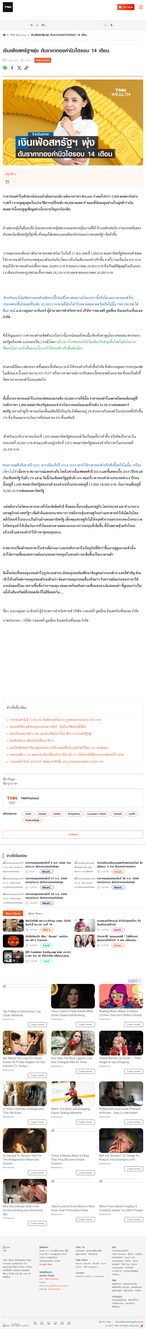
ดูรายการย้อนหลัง (94, 1250)
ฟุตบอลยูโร (117, 1290)
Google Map (45, 1264)
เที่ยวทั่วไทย (133, 1300)
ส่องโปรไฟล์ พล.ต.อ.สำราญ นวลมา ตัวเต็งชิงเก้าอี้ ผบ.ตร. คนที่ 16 (48, 922)
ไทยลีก (138, 1290)
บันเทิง (128, 1260)
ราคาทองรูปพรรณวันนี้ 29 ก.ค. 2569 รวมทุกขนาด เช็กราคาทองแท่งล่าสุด (46, 896)
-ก (31, 25)
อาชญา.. (118, 872)
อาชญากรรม (117, 1260)
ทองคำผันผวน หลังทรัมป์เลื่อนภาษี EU (31, 740)
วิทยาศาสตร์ (117, 1257)
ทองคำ (28, 814)
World (79, 1263)
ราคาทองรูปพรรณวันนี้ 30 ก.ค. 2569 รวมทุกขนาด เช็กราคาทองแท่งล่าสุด (118, 880)
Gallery (115, 1274)
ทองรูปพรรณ (74, 814)
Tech (46, 961)
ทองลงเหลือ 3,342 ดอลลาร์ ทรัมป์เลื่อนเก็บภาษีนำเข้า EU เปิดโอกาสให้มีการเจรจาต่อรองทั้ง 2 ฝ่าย (66, 754)
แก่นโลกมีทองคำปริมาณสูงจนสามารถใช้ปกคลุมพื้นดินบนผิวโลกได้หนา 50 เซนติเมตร (59, 748)
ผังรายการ (93, 1254)
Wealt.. (46, 872)
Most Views (13, 913)
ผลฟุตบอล (116, 1283)
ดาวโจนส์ (129, 1267)
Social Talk (129, 1257)
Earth (46, 945)
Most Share (35, 913)
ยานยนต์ (115, 1264)
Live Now (128, 7)
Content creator (84, 1276)
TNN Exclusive (18, 35)
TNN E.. (47, 930)
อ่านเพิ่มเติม (73, 834)
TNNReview (118, 1303)
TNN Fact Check (129, 1264)
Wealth (87, 1263)
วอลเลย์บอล (136, 1287)
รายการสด (80, 1250)
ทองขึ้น (132, 814)
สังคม (130, 1254)
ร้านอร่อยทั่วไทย (119, 1300)
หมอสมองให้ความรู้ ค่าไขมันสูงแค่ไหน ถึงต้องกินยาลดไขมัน (119, 922)
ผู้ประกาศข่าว (81, 1254)
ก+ (43, 24)
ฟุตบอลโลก (129, 1290)
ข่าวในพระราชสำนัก (120, 1250)
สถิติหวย (116, 1306)
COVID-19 (117, 1271)
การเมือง (138, 1254)
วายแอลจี (117, 814)
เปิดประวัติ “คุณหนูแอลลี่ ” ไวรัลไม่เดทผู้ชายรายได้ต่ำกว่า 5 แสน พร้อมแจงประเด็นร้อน (117, 938)
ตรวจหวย (130, 1303)
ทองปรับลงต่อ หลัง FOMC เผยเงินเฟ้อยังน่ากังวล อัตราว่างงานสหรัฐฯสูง (50, 733)
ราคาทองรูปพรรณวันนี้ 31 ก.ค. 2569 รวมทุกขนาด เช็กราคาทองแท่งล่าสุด (46, 880)
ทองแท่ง (57, 814)
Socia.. (118, 945)
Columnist (98, 1276)
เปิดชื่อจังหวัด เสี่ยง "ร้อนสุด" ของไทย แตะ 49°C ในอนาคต (46, 938)
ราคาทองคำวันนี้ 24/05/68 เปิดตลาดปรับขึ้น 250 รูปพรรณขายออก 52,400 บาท (56, 761)
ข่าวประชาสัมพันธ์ (131, 1271)
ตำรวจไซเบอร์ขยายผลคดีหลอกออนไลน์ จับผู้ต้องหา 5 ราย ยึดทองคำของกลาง (120, 865)
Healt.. (118, 930)
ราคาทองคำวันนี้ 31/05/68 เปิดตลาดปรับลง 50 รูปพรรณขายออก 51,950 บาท (55, 720)
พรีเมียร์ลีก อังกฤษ (120, 1287)
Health (96, 1263)
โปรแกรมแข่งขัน (130, 1283)
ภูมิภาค (135, 1260)
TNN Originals (90, 1267)
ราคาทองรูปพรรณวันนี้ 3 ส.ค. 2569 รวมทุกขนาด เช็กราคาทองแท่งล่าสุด (48, 865)
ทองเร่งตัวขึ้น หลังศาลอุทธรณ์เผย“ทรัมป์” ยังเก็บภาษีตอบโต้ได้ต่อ (47, 727)
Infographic (117, 1267)
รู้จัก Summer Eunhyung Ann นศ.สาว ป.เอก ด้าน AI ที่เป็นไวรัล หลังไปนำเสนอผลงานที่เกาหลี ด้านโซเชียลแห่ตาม (48, 954)
